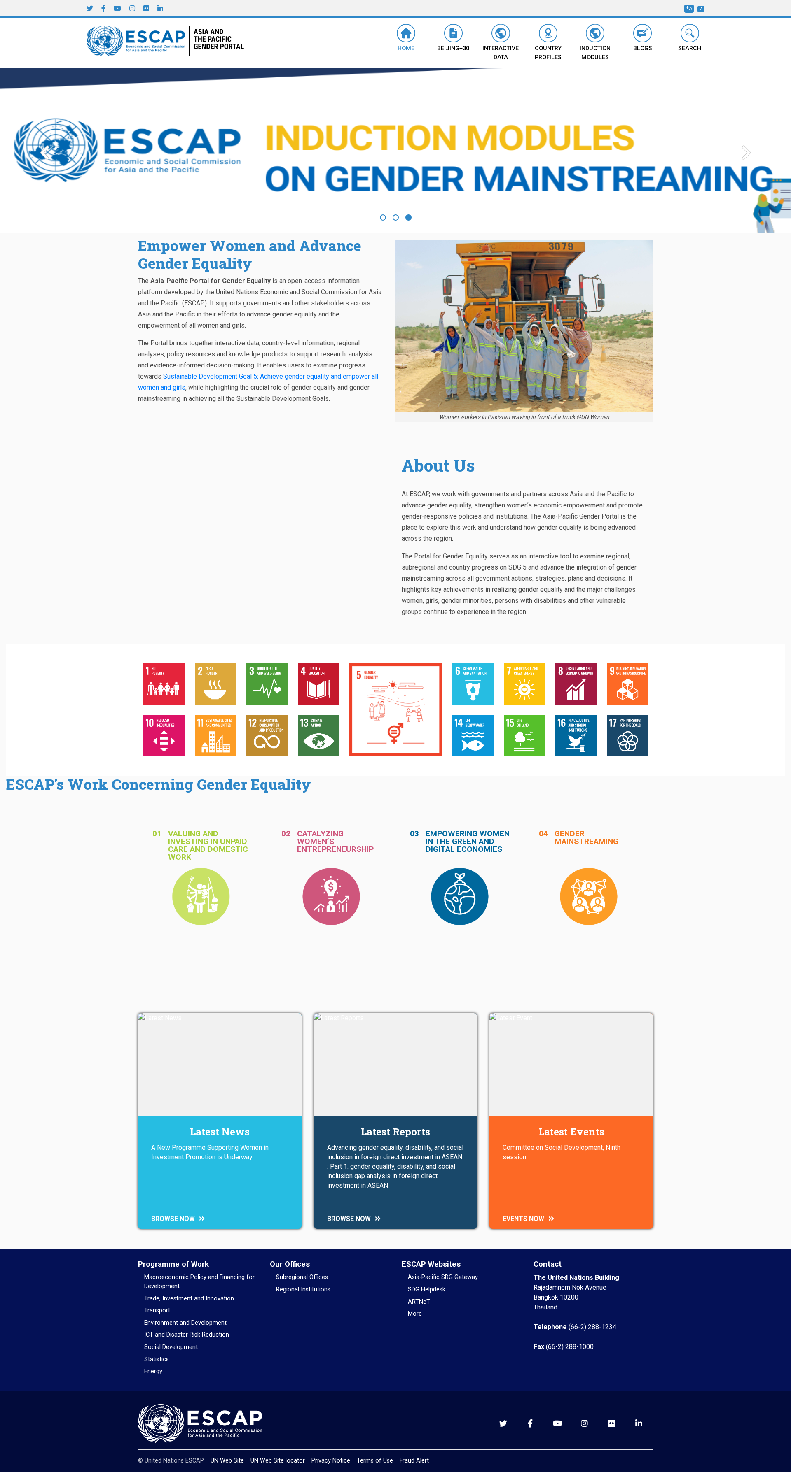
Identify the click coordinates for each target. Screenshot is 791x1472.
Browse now (173, 1219)
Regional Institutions (303, 1289)
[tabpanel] (395, 152)
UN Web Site (227, 1460)
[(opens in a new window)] (138, 42)
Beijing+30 (453, 48)
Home (406, 48)
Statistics (156, 1359)
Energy (153, 1371)
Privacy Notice (330, 1460)
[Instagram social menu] (132, 8)
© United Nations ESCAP (171, 1460)
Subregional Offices (302, 1277)
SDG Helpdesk (426, 1289)
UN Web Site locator (277, 1460)
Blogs (642, 48)
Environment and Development (185, 1322)
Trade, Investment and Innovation (189, 1298)
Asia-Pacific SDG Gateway (443, 1277)
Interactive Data (500, 53)
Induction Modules (595, 53)
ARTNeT (419, 1301)
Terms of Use (375, 1460)
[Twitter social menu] (90, 8)
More (415, 1313)
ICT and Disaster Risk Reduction (186, 1334)
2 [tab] (396, 217)
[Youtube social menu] (117, 8)
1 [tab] (383, 217)
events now (523, 1219)
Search (689, 48)
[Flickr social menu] (146, 8)
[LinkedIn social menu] (160, 8)
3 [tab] (408, 217)
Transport (157, 1310)
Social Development (171, 1347)
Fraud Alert (414, 1460)
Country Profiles (548, 53)
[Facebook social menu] (103, 8)
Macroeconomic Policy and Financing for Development (199, 1282)
